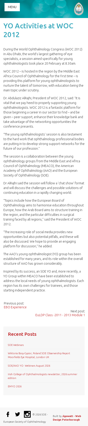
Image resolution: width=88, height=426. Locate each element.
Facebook (7, 414)
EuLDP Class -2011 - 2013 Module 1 (60, 315)
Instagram (27, 414)
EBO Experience (15, 307)
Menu (12, 7)
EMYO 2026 (14, 386)
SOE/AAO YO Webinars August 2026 (29, 365)
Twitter (17, 414)
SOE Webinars (16, 345)
